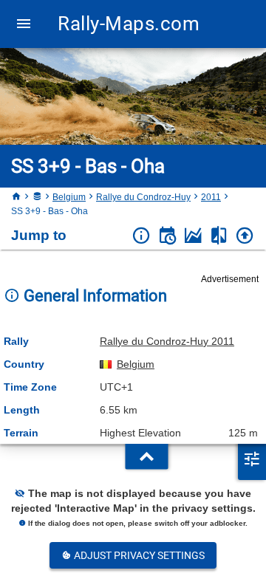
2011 (211, 197)
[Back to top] (245, 236)
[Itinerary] (167, 236)
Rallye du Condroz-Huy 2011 (167, 341)
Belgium (69, 197)
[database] (37, 197)
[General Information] (141, 236)
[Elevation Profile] (193, 236)
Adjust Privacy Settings (138, 555)
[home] (16, 197)
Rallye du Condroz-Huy (143, 197)
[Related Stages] (219, 236)
